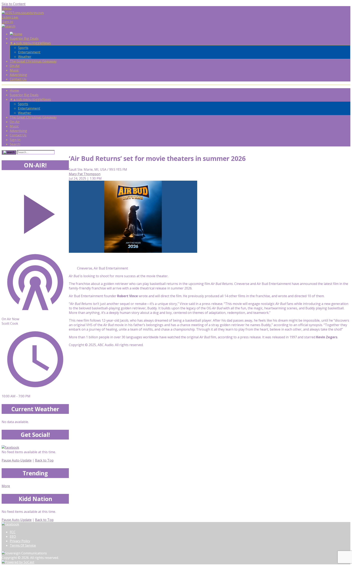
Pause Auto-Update (17, 460)
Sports (23, 47)
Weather (24, 56)
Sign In (15, 139)
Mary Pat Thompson (84, 174)
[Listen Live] (35, 212)
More (6, 486)
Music (14, 70)
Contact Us (18, 79)
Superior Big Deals (24, 38)
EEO (13, 536)
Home (14, 90)
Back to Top (44, 460)
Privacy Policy (20, 541)
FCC (12, 532)
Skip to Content (13, 4)
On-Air (15, 66)
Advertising (18, 75)
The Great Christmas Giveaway (33, 61)
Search (15, 144)
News (46, 43)
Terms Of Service (23, 545)
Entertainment (29, 52)
